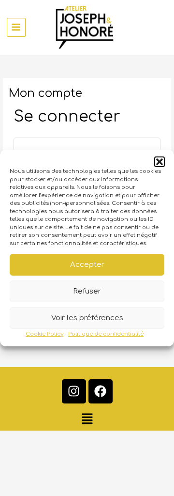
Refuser (87, 291)
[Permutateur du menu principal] (16, 27)
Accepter (87, 265)
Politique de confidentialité (106, 334)
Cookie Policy (44, 334)
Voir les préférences (87, 318)
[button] (159, 162)
